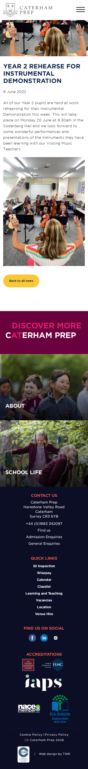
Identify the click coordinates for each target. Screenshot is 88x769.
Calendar (44, 580)
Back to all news (21, 280)
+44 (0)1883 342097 (44, 524)
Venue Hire (44, 614)
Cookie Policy (31, 734)
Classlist (44, 587)
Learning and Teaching (44, 593)
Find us (44, 530)
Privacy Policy (57, 734)
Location (44, 607)
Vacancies (44, 600)
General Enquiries (44, 544)
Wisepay (44, 573)
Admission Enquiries (44, 537)
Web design (48, 754)
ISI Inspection (44, 566)
